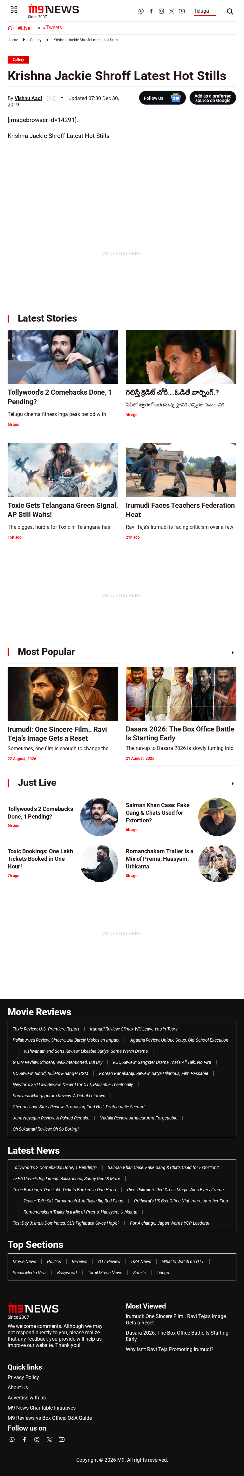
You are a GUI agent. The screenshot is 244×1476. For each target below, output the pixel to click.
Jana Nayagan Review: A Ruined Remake (51, 1117)
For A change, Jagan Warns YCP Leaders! (169, 1223)
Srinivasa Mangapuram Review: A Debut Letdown (59, 1095)
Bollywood (67, 1272)
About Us (18, 1387)
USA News (141, 1261)
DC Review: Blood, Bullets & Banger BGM (50, 1073)
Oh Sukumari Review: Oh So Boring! (46, 1129)
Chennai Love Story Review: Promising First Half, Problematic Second (79, 1106)
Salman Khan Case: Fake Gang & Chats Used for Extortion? (163, 1167)
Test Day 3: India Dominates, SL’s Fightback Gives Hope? (66, 1223)
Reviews (79, 1261)
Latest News (34, 1150)
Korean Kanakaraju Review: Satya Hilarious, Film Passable (153, 1073)
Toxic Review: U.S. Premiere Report (46, 1028)
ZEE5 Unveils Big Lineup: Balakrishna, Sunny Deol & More (66, 1178)
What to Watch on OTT (183, 1261)
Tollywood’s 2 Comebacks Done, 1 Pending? (55, 1167)
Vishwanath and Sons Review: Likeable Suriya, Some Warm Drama (86, 1051)
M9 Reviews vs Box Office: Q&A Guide (50, 1418)
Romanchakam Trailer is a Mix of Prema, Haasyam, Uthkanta (80, 1211)
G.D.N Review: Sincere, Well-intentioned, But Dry (57, 1062)
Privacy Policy (23, 1377)
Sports (139, 1272)
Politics (54, 1261)
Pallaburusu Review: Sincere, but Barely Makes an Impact (66, 1040)
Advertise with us (27, 1398)
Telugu (201, 11)
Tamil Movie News (105, 1272)
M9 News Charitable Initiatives (42, 1408)
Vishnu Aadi (28, 98)
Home (13, 40)
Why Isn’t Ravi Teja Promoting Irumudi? (170, 1349)
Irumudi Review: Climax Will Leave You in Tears (134, 1028)
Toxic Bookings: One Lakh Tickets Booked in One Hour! (64, 1189)
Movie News (24, 1261)
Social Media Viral (29, 1272)
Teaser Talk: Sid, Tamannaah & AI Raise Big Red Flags (73, 1200)
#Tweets (52, 27)
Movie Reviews (39, 1011)
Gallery (36, 40)
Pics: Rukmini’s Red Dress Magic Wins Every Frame (175, 1189)
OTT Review (109, 1261)
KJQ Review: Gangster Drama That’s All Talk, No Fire (162, 1062)
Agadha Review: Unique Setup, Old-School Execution (179, 1040)
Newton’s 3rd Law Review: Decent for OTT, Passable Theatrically (73, 1084)
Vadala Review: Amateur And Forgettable (138, 1117)
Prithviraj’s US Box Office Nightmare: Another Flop (181, 1200)
